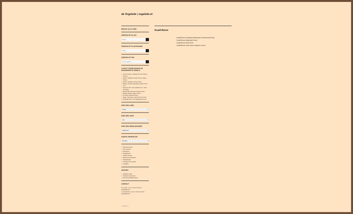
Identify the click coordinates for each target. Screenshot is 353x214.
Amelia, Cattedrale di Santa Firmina (132, 82)
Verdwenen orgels (127, 174)
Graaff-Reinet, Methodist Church (186, 40)
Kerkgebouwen (127, 153)
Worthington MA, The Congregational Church (135, 99)
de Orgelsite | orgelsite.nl (137, 14)
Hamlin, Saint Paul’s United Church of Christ (134, 97)
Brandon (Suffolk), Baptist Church (132, 93)
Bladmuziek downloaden (129, 157)
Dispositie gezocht (128, 147)
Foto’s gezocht (127, 149)
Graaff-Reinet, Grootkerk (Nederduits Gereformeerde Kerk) (195, 37)
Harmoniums (126, 151)
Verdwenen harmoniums (129, 176)
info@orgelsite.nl (125, 189)
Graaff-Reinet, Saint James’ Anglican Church (191, 45)
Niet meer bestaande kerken (130, 177)
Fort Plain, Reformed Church (130, 95)
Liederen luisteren (127, 155)
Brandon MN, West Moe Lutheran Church (134, 91)
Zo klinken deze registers (129, 161)
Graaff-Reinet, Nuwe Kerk (184, 43)
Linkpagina (126, 164)
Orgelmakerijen (127, 159)
